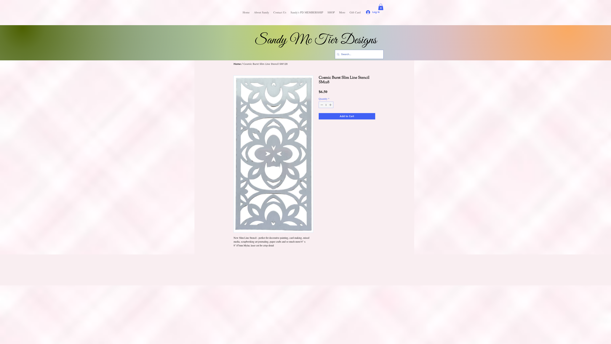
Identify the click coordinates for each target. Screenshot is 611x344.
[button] (380, 7)
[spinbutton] (326, 105)
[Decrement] (321, 105)
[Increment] (330, 105)
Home (237, 63)
